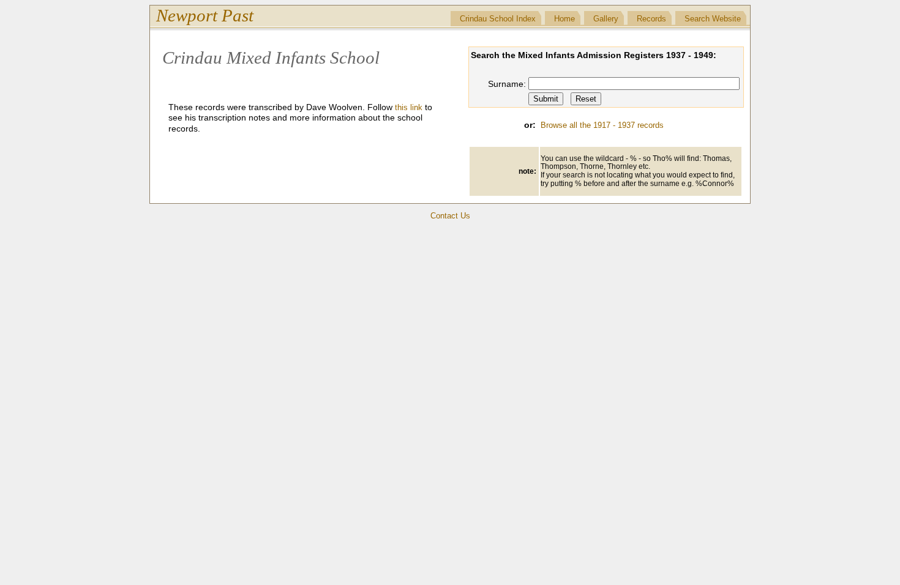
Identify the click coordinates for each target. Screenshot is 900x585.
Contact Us (450, 215)
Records (651, 18)
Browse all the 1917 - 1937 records (602, 125)
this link (408, 107)
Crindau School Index (498, 18)
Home (564, 18)
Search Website (712, 18)
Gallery (605, 18)
